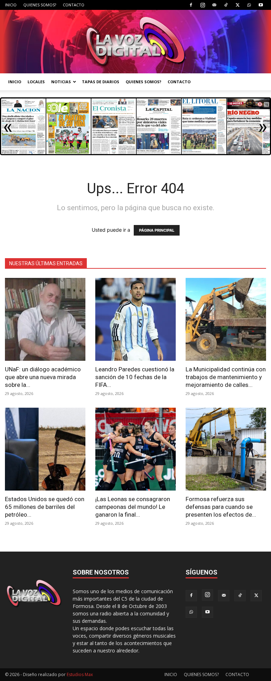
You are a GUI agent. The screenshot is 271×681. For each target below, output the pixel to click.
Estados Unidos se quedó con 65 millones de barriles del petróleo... (44, 506)
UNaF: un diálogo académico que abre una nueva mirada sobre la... (43, 377)
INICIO (11, 4)
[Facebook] (191, 5)
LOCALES (36, 81)
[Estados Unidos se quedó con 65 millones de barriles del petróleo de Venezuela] (45, 449)
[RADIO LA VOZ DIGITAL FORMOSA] (135, 41)
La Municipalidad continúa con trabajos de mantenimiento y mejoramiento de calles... (226, 377)
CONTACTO (73, 4)
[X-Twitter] (237, 5)
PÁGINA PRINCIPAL (156, 230)
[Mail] (214, 5)
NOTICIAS (61, 81)
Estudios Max (80, 674)
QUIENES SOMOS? (39, 4)
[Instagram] (202, 5)
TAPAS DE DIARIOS (100, 81)
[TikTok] (226, 5)
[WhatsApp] (249, 5)
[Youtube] (260, 5)
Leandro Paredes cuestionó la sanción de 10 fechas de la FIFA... (134, 377)
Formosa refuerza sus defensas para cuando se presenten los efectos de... (221, 506)
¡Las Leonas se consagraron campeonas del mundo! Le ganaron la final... (132, 506)
